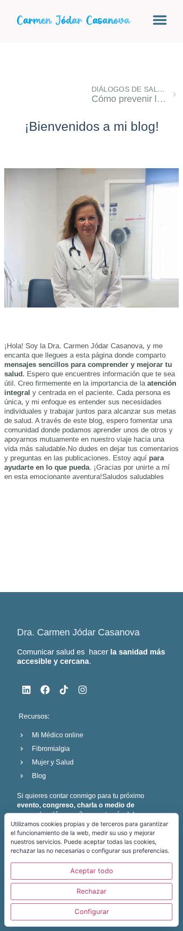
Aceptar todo (91, 870)
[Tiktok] (63, 689)
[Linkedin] (26, 689)
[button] (160, 19)
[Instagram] (82, 689)
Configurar (91, 911)
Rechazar (91, 891)
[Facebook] (45, 689)
